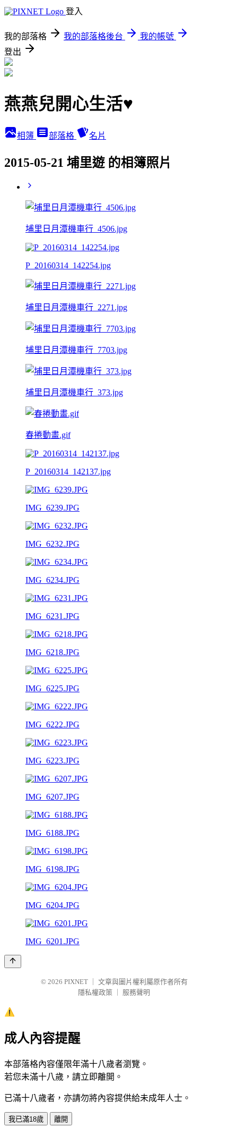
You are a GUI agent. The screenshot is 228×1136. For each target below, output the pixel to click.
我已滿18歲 (25, 1119)
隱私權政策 (95, 992)
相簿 (26, 135)
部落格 (62, 135)
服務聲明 (136, 992)
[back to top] (12, 961)
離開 (61, 1119)
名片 (97, 135)
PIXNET (76, 982)
